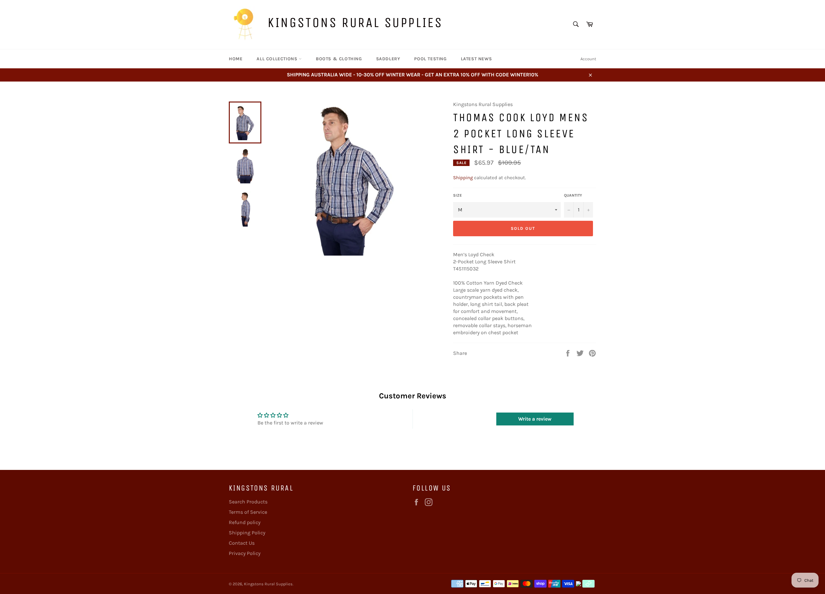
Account (588, 58)
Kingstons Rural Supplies (354, 22)
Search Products (248, 502)
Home (235, 59)
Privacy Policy (244, 553)
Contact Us (242, 543)
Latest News (476, 59)
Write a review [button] (534, 419)
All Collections (278, 59)
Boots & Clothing (339, 59)
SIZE (457, 195)
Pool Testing (430, 59)
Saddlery (388, 59)
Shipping (463, 177)
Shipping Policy (247, 533)
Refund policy (244, 522)
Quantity (573, 195)
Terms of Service (248, 512)
